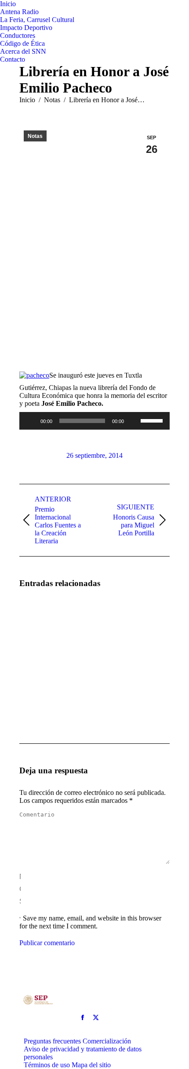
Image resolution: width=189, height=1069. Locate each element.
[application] (94, 421)
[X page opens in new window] (96, 1017)
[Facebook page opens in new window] (82, 1017)
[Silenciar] (133, 420)
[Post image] (43, 621)
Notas (35, 136)
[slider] (153, 420)
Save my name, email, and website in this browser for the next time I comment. (90, 922)
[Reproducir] (30, 420)
